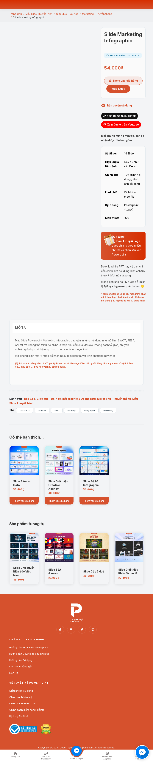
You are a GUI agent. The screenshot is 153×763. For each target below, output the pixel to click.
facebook (82, 630)
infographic (90, 410)
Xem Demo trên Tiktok (121, 115)
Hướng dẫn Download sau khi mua (29, 653)
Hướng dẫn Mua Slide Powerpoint (28, 647)
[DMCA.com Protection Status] (46, 733)
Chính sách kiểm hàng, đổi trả (26, 709)
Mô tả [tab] (20, 327)
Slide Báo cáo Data (22, 483)
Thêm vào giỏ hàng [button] (24, 500)
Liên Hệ (13, 672)
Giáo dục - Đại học (49, 398)
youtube (71, 630)
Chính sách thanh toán (22, 703)
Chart (57, 410)
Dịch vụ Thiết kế (18, 716)
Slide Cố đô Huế (93, 571)
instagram (93, 630)
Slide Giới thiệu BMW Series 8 (128, 571)
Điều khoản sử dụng (21, 690)
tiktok (60, 630)
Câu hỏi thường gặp (20, 666)
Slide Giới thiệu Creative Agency (58, 485)
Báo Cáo (29, 398)
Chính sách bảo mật (21, 697)
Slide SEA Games (54, 571)
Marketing (108, 410)
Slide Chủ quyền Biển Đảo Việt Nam (24, 571)
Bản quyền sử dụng (119, 105)
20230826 (24, 410)
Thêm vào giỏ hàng (125, 80)
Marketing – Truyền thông (114, 398)
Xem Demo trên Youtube (123, 124)
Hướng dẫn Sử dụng (20, 660)
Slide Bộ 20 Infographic (91, 483)
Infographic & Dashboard (79, 398)
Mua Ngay (118, 88)
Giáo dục (71, 410)
